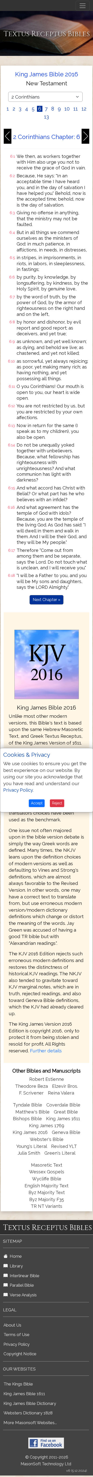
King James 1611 (63, 1118)
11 (75, 109)
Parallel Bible (21, 1285)
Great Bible (66, 1111)
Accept (36, 803)
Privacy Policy (16, 1344)
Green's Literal (59, 1153)
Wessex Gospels (46, 1171)
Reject (57, 803)
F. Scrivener (31, 1093)
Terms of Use (16, 1334)
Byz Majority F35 (46, 1199)
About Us (12, 1325)
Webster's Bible (46, 1139)
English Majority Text (46, 1185)
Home (15, 1256)
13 (46, 117)
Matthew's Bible (32, 1111)
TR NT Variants (46, 1206)
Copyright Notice (19, 1353)
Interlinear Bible (23, 1275)
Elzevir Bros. (65, 1086)
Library (15, 1265)
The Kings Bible (18, 1383)
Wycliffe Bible (46, 1178)
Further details (46, 1050)
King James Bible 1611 (24, 1393)
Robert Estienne (46, 1079)
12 (84, 109)
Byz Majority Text (47, 1192)
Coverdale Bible (63, 1105)
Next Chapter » (46, 599)
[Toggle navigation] (83, 6)
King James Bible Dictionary (29, 1403)
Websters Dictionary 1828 (28, 1412)
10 (67, 109)
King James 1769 (46, 1125)
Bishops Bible (27, 1118)
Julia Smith (29, 1153)
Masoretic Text (46, 1165)
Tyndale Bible (27, 1105)
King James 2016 (30, 1132)
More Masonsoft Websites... (30, 1422)
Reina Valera (61, 1093)
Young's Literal (32, 1146)
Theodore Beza (31, 1086)
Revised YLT (64, 1146)
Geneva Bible (66, 1132)
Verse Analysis (22, 1294)
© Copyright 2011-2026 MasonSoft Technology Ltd (46, 1460)
